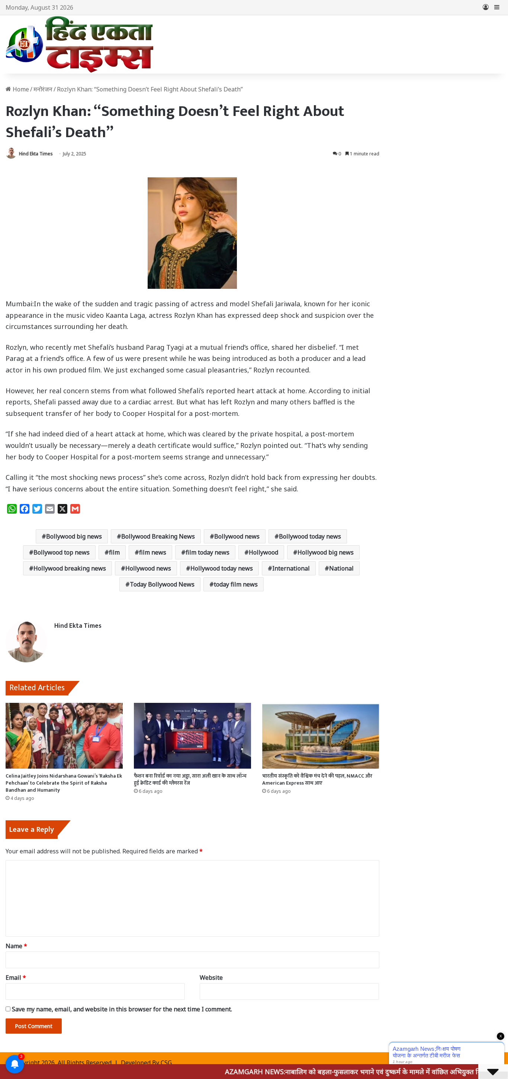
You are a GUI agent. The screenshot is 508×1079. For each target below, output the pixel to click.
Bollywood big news (74, 536)
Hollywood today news (221, 568)
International (291, 568)
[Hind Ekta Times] (80, 44)
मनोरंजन (42, 89)
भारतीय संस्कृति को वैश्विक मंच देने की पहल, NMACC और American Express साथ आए (317, 779)
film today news (207, 552)
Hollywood (263, 552)
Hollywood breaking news (69, 568)
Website (211, 977)
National (341, 568)
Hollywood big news (326, 552)
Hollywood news (148, 568)
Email (16, 977)
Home (20, 89)
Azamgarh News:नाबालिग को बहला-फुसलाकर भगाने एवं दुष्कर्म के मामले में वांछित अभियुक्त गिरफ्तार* (331, 1071)
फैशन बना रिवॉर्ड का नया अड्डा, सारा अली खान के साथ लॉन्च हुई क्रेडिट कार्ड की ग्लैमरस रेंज (190, 779)
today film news (236, 584)
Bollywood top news (61, 552)
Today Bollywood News (162, 584)
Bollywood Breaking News (158, 536)
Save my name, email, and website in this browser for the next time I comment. (122, 1009)
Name (16, 946)
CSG (166, 1063)
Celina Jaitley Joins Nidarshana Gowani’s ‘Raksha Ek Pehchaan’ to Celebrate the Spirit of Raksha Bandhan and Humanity (64, 783)
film (114, 552)
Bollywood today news (310, 536)
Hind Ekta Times (36, 154)
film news (152, 552)
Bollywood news (237, 536)
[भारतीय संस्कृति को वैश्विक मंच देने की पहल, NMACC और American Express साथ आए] (320, 736)
